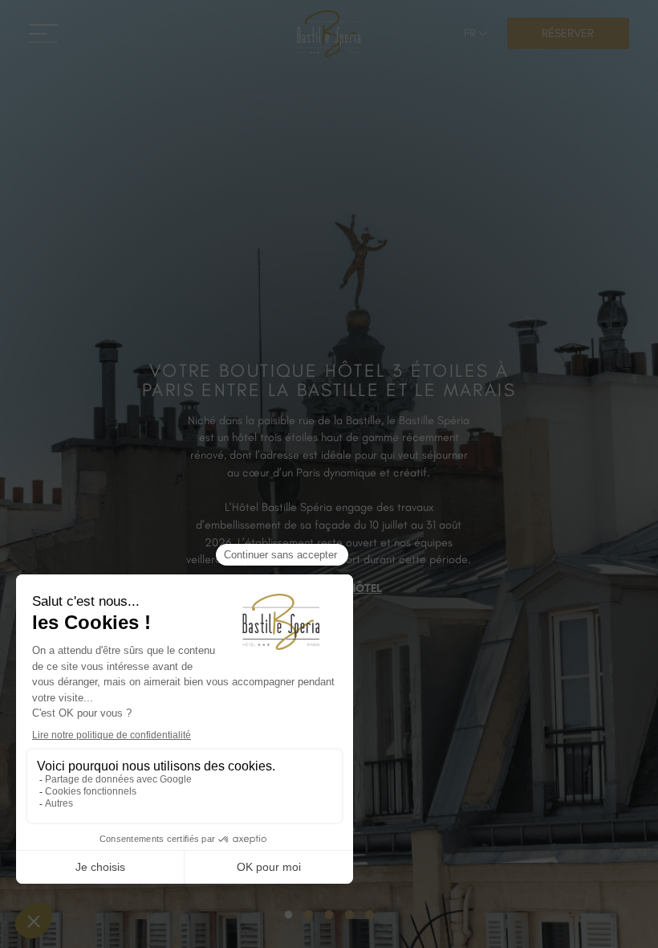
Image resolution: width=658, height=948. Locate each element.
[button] (476, 34)
